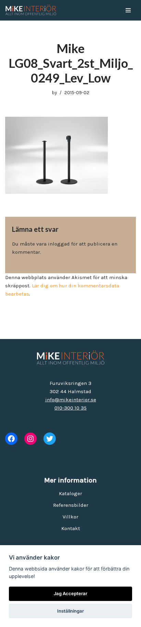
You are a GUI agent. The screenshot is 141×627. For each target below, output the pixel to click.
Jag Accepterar (70, 593)
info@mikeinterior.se (70, 400)
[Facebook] (11, 438)
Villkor (70, 517)
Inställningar (70, 611)
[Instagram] (30, 438)
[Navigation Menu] (128, 10)
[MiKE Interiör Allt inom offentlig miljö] (30, 10)
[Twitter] (49, 438)
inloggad (59, 244)
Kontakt (70, 528)
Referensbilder (70, 505)
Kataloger (70, 493)
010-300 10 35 (70, 408)
